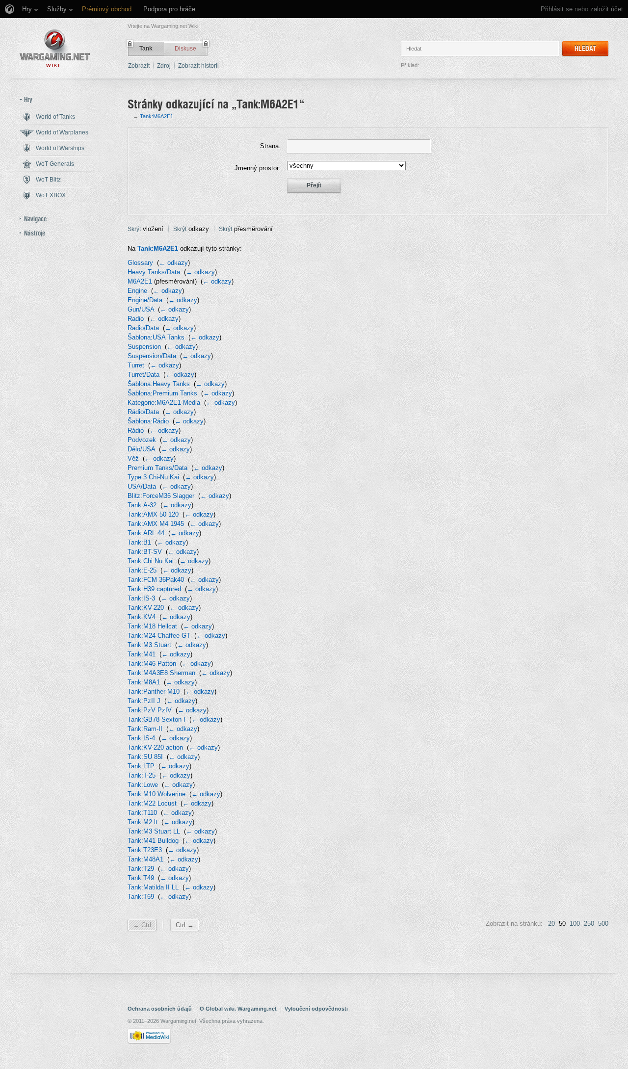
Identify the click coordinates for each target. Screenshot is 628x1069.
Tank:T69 (141, 896)
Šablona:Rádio (148, 421)
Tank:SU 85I (145, 756)
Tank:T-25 (142, 775)
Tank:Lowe (143, 784)
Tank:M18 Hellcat (152, 626)
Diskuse (185, 48)
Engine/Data (145, 300)
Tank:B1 (139, 542)
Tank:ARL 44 (146, 533)
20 (551, 923)
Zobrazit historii (198, 65)
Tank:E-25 (142, 570)
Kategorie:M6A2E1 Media (164, 402)
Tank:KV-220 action (155, 747)
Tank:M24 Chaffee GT (159, 635)
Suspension (144, 346)
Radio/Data (143, 328)
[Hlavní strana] (55, 48)
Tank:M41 (142, 654)
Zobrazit (139, 65)
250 (589, 923)
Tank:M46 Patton (152, 663)
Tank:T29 (141, 868)
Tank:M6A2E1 (156, 116)
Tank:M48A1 (145, 859)
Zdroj (164, 65)
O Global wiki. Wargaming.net (238, 1009)
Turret (136, 365)
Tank (146, 48)
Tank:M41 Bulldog (153, 840)
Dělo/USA (141, 449)
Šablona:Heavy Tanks (159, 384)
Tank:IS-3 (141, 598)
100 (575, 923)
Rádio (136, 430)
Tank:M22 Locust (152, 803)
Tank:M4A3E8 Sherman (161, 673)
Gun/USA (141, 309)
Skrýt (134, 229)
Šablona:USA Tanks (156, 337)
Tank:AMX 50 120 (153, 514)
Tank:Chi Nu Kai (151, 561)
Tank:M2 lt (142, 822)
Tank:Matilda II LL (153, 887)
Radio (136, 318)
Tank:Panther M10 (154, 691)
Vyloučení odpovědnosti (316, 1009)
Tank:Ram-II (145, 728)
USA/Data (142, 486)
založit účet (606, 9)
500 (603, 923)
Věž (133, 458)
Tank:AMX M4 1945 (156, 523)
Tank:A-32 (142, 505)
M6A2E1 (140, 281)
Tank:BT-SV (145, 551)
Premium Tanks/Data (157, 467)
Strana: (270, 146)
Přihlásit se (557, 9)
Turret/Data (143, 374)
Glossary (140, 262)
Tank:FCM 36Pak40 (156, 579)
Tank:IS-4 (141, 738)
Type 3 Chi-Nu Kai (153, 477)
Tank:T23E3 (145, 850)
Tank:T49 (141, 878)
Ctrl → (185, 925)
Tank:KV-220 (146, 607)
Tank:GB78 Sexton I (156, 719)
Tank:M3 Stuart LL (154, 831)
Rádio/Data (143, 412)
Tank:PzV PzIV (150, 710)
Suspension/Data (152, 356)
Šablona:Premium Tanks (162, 393)
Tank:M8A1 (144, 682)
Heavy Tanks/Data (154, 272)
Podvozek (142, 439)
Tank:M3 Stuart (149, 645)
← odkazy (173, 262)
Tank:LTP (141, 766)
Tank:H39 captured (154, 589)
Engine (137, 290)
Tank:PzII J (144, 700)
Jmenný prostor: (258, 168)
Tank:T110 (142, 812)
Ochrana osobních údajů (160, 1009)
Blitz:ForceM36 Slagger (161, 495)
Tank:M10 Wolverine (156, 794)
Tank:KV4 (142, 617)
